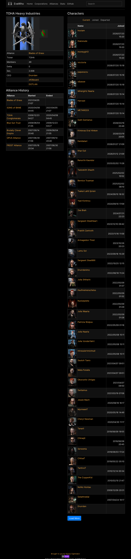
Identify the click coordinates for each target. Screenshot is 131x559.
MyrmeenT (83, 409)
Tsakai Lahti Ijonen (87, 191)
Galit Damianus (85, 120)
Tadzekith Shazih (86, 170)
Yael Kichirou (84, 200)
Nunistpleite (83, 300)
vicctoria (82, 62)
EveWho (19, 3)
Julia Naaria (83, 331)
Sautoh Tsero (84, 360)
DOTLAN (33, 84)
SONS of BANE (14, 107)
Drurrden (33, 75)
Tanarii (81, 428)
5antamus (82, 390)
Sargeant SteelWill (86, 260)
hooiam (81, 30)
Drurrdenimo (84, 270)
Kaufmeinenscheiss (87, 290)
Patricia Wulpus (85, 322)
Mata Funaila (84, 370)
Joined (95, 20)
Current (86, 20)
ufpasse (81, 81)
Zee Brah (82, 210)
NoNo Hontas (84, 487)
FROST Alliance (14, 145)
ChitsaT (81, 458)
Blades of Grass (36, 53)
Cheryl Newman (85, 419)
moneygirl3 (83, 51)
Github (70, 3)
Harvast (81, 100)
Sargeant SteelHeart (87, 221)
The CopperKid (85, 477)
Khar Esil (82, 150)
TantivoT (82, 468)
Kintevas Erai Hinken (88, 130)
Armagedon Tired (86, 240)
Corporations (41, 3)
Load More (74, 518)
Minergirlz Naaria (86, 91)
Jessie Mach (84, 400)
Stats (62, 3)
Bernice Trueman (86, 180)
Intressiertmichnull (86, 351)
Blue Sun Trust (14, 123)
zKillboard (34, 79)
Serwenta (82, 449)
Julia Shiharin (84, 279)
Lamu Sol (82, 250)
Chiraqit (81, 438)
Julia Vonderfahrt (86, 341)
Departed (105, 20)
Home (30, 3)
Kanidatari (82, 141)
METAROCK (83, 110)
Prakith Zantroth (85, 230)
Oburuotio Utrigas (86, 379)
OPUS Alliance (14, 138)
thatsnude (82, 41)
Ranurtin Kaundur (86, 160)
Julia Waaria (83, 311)
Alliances (54, 3)
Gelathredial (83, 496)
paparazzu (83, 72)
